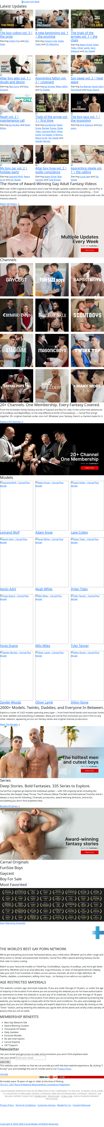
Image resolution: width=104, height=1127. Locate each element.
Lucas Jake (85, 176)
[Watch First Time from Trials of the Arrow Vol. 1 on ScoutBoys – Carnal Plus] (52, 103)
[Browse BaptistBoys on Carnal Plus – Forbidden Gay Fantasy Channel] (87, 279)
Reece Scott (41, 137)
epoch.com (53, 1096)
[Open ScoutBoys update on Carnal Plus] (87, 29)
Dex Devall (76, 89)
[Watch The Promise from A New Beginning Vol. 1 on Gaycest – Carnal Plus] (52, 19)
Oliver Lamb (83, 47)
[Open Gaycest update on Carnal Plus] (52, 29)
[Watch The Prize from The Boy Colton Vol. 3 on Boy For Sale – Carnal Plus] (16, 19)
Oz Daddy (45, 89)
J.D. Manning (52, 44)
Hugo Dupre (93, 89)
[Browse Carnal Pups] (16, 385)
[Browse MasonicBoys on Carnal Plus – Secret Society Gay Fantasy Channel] (52, 350)
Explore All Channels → (11, 421)
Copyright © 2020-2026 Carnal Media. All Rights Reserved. (29, 1124)
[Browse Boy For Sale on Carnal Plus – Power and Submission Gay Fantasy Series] (52, 315)
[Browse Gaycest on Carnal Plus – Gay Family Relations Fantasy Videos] (16, 279)
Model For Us (64, 1105)
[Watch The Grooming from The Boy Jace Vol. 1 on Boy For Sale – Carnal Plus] (87, 103)
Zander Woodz (42, 141)
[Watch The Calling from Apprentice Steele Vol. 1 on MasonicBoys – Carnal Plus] (87, 154)
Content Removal (81, 1105)
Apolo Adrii (97, 86)
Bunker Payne (49, 128)
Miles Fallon (62, 86)
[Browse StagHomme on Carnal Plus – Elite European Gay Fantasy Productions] (16, 350)
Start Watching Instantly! (12, 923)
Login (27, 1)
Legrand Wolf (49, 131)
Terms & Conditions (26, 1105)
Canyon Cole (50, 41)
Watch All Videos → (10, 203)
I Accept (4, 1074)
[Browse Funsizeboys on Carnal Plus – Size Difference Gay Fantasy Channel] (52, 279)
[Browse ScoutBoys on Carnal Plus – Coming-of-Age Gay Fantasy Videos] (87, 315)
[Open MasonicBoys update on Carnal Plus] (52, 75)
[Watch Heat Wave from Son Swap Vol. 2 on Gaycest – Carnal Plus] (87, 64)
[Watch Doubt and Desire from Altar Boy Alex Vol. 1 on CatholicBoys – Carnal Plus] (16, 64)
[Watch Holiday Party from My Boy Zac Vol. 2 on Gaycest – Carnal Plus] (16, 154)
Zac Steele (89, 51)
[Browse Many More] (87, 385)
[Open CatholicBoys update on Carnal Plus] (16, 75)
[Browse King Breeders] (52, 385)
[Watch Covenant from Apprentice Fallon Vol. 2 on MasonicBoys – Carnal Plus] (52, 64)
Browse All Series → (10, 806)
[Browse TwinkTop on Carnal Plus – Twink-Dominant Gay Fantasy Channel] (87, 350)
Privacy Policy (7, 1105)
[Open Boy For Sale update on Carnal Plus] (16, 29)
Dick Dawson (86, 124)
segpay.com (40, 1096)
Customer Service (47, 1105)
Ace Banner (85, 86)
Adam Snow (86, 44)
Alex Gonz (14, 86)
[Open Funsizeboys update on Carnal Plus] (16, 113)
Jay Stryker (49, 86)
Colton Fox (14, 41)
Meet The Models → (10, 724)
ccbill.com (66, 1096)
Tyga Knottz (54, 179)
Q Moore (57, 134)
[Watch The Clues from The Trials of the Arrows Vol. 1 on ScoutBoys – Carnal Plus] (87, 19)
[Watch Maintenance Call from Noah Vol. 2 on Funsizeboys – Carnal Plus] (16, 103)
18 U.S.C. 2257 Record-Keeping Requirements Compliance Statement (35, 1084)
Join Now (34, 1)
